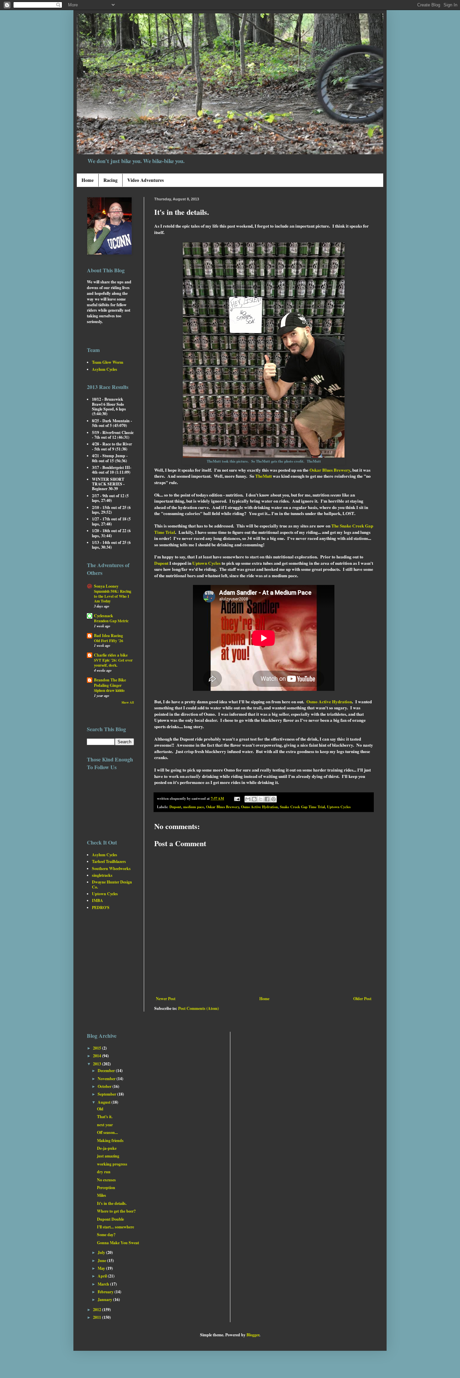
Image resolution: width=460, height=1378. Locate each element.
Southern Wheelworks (111, 868)
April (103, 1276)
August (104, 1102)
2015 (97, 1048)
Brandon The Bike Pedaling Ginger (110, 682)
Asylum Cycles (104, 369)
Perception (106, 1187)
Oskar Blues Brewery (329, 470)
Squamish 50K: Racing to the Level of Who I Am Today (112, 596)
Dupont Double (110, 1219)
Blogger (253, 1335)
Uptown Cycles (206, 563)
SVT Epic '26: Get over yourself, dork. (113, 662)
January (105, 1299)
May (102, 1268)
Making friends (110, 1140)
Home (87, 180)
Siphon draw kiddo (109, 690)
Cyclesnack (103, 616)
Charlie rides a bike (111, 655)
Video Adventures (145, 180)
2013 (97, 1064)
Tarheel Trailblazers (109, 861)
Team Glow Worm (107, 362)
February (106, 1292)
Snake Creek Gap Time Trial (302, 807)
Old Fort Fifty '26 (108, 640)
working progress (112, 1164)
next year (105, 1125)
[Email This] (247, 799)
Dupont (161, 563)
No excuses (106, 1180)
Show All (128, 702)
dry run (103, 1172)
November (107, 1078)
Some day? (106, 1234)
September (107, 1094)
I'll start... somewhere (115, 1227)
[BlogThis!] (254, 799)
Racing (110, 180)
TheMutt (263, 476)
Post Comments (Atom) (198, 1008)
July (102, 1252)
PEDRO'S (100, 907)
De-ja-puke (107, 1148)
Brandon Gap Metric (111, 621)
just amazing (108, 1156)
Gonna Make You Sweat (118, 1243)
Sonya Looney (106, 586)
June (102, 1260)
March (104, 1284)
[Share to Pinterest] (273, 799)
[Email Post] (236, 798)
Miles (101, 1195)
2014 (97, 1056)
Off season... (107, 1132)
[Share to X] (260, 799)
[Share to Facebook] (267, 799)
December (107, 1070)
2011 (97, 1317)
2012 (97, 1309)
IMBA (97, 900)
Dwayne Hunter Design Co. (112, 884)
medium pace (193, 807)
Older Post (362, 998)
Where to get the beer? (116, 1211)
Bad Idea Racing (108, 635)
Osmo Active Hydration (329, 701)
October (105, 1086)
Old (100, 1109)
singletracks (102, 875)
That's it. (104, 1116)
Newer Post (165, 998)
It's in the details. (112, 1203)
